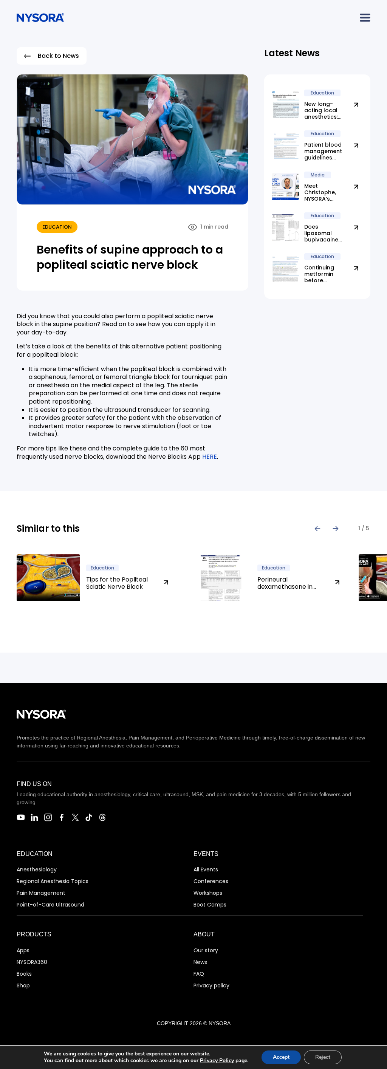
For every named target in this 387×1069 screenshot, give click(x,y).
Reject (322, 1057)
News (200, 962)
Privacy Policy (217, 1060)
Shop (23, 985)
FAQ (199, 974)
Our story (206, 950)
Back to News (58, 55)
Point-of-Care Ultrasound (50, 904)
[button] (317, 528)
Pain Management (41, 893)
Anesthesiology (37, 869)
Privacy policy (211, 985)
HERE (209, 456)
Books (24, 974)
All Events (206, 869)
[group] (99, 577)
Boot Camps (210, 904)
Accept (281, 1057)
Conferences (211, 881)
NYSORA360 (32, 962)
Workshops (208, 893)
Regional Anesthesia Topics (52, 881)
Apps (23, 950)
